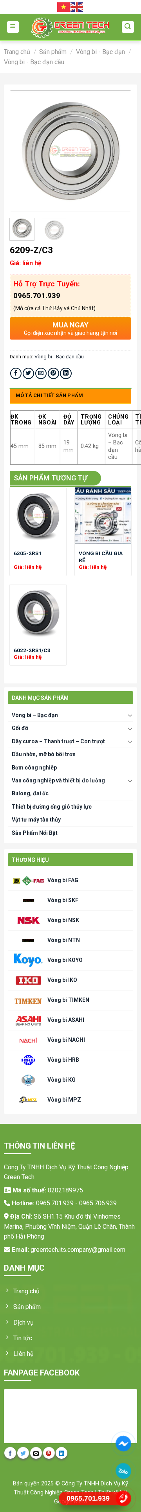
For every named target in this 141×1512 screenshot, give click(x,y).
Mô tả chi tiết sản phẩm (49, 395)
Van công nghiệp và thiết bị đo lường (58, 780)
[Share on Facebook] (16, 373)
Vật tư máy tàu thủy (36, 819)
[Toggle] (130, 715)
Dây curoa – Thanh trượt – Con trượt (58, 741)
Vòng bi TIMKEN (68, 999)
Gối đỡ (20, 728)
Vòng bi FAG (62, 880)
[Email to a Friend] (41, 373)
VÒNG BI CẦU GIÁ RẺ (101, 556)
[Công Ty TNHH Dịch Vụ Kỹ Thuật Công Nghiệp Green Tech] (70, 27)
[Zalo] (123, 1471)
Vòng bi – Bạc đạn (35, 715)
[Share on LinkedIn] (65, 373)
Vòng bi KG (61, 1079)
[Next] (119, 151)
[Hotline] (123, 1498)
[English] (77, 6)
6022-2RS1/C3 (32, 650)
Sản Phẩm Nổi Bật (35, 833)
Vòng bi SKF (62, 900)
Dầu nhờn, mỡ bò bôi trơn (44, 754)
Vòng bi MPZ (64, 1099)
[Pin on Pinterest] (53, 373)
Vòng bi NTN (63, 940)
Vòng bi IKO (62, 979)
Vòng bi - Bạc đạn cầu (34, 62)
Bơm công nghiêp (34, 767)
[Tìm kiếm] (128, 27)
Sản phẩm (53, 52)
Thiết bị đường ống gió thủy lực (52, 807)
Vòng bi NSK (63, 920)
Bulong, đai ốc (30, 793)
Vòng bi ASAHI (65, 1019)
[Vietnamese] (63, 6)
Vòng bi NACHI (66, 1039)
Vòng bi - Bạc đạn (100, 52)
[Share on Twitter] (28, 373)
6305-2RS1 (28, 553)
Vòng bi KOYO (65, 959)
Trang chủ (17, 52)
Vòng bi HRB (63, 1059)
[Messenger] (123, 1443)
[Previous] (22, 151)
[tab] (71, 395)
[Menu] (13, 27)
